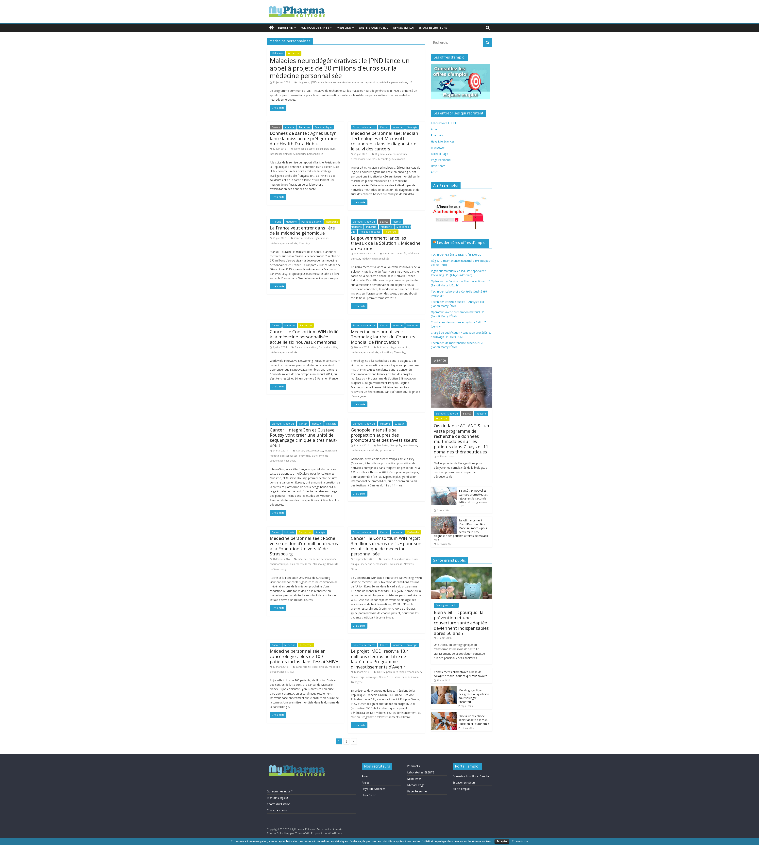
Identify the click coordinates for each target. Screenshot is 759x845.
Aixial (434, 129)
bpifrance (382, 347)
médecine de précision (365, 82)
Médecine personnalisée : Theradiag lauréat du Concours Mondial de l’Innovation (383, 337)
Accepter (502, 841)
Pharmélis (437, 135)
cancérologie (303, 666)
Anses (435, 172)
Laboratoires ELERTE (444, 123)
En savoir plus (520, 841)
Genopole (395, 445)
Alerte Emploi (461, 789)
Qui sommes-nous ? (280, 791)
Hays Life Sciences (443, 141)
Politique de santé (314, 27)
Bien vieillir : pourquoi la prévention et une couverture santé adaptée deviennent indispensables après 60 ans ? (461, 622)
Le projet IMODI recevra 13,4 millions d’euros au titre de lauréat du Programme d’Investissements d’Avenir (380, 658)
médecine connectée (394, 253)
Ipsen (389, 672)
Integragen (331, 450)
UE (410, 82)
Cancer (384, 127)
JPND (314, 82)
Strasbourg (319, 564)
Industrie (285, 27)
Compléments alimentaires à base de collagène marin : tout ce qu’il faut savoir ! (460, 674)
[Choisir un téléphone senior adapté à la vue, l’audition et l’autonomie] (444, 714)
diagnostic (304, 82)
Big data (380, 154)
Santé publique (323, 127)
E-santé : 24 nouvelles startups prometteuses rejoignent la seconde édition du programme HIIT (473, 498)
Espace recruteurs (432, 27)
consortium (310, 347)
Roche (308, 564)
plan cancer (296, 564)
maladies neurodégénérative (334, 82)
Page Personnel (441, 160)
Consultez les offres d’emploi (471, 776)
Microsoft (400, 159)
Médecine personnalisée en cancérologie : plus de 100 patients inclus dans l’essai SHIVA (304, 656)
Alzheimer (277, 53)
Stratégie (412, 127)
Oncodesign (357, 677)
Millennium (396, 564)
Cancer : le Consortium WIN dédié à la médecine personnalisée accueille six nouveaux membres (304, 337)
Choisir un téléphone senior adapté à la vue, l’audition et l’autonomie (474, 720)
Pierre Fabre (393, 677)
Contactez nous (277, 810)
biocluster (382, 445)
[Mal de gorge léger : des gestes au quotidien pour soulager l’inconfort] (444, 688)
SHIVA (290, 671)
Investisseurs (410, 445)
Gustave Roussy (314, 450)
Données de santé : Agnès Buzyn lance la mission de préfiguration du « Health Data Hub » (303, 138)
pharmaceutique (279, 564)
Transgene (357, 682)
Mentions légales (278, 798)
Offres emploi (403, 27)
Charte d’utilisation (278, 804)
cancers (390, 154)
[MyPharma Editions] (271, 28)
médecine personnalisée (393, 82)
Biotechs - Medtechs (364, 127)
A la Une (276, 221)
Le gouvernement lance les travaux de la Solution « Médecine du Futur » (385, 243)
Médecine (344, 27)
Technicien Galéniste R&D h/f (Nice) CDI (456, 254)
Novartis (408, 564)
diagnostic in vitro (400, 347)
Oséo (382, 677)
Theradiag (400, 352)
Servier (414, 677)
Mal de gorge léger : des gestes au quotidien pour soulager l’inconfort (474, 696)
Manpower (438, 147)
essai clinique (319, 666)
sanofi (405, 677)
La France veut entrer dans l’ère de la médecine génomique (302, 230)
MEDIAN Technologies (380, 159)
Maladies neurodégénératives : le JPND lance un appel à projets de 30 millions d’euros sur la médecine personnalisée (340, 68)
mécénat (302, 559)
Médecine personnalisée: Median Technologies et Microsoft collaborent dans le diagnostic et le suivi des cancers (384, 141)
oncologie (304, 455)
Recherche (293, 53)
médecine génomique (316, 238)
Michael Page (439, 154)
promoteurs (387, 450)
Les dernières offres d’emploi (461, 242)
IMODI (380, 672)
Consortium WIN (328, 347)
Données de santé (304, 148)
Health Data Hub (325, 148)
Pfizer (354, 569)
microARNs (386, 352)
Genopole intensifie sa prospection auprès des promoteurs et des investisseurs (384, 435)
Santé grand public (373, 27)
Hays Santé (438, 166)
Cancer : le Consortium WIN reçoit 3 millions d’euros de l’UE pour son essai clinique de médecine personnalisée (386, 546)
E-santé (276, 127)
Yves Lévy (304, 243)
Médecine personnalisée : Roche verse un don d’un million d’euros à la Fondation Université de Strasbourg (304, 546)
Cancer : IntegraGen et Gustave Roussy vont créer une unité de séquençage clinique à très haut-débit (303, 437)
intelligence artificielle (282, 154)
